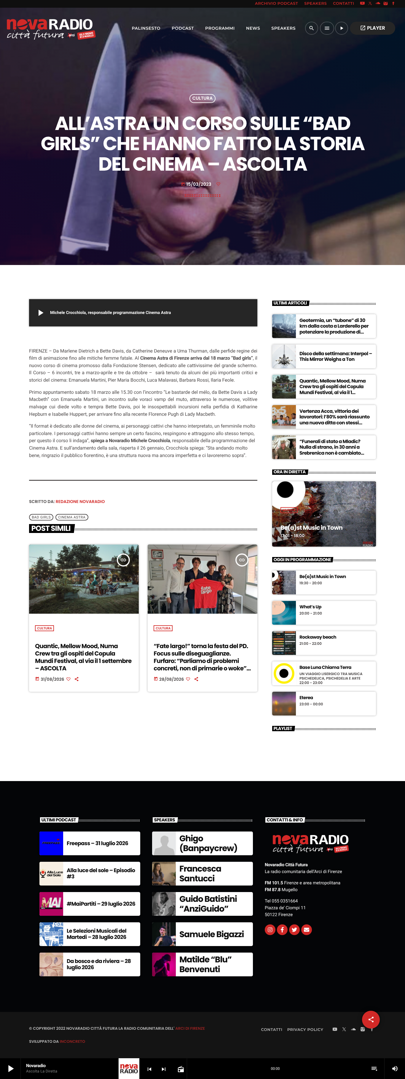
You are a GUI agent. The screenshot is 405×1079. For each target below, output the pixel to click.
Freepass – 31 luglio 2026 (97, 843)
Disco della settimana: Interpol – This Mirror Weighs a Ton (335, 356)
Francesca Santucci (200, 874)
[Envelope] (306, 929)
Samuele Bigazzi (211, 934)
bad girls (41, 517)
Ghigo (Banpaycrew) (208, 843)
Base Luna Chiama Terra (325, 667)
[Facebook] (393, 4)
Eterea (306, 698)
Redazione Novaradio (80, 501)
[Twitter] (294, 929)
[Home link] (38, 28)
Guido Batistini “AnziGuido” (208, 904)
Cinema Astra (71, 517)
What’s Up (310, 607)
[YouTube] (362, 4)
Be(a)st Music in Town (311, 527)
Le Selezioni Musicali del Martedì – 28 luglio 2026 (96, 934)
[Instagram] (385, 4)
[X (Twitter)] (370, 4)
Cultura (202, 99)
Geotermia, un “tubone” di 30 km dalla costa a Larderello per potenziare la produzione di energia (334, 329)
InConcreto (72, 1041)
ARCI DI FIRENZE (190, 1028)
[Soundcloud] (378, 4)
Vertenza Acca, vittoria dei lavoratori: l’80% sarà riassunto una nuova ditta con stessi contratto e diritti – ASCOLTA (334, 420)
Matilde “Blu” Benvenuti (205, 964)
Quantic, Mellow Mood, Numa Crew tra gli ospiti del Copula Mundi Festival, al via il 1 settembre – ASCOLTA (83, 657)
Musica (289, 510)
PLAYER (372, 27)
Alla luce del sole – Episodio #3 (101, 874)
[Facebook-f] (282, 929)
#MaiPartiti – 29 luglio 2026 (101, 904)
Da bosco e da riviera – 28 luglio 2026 (99, 965)
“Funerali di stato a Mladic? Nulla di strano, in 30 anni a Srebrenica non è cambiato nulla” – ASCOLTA (330, 450)
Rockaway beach (317, 637)
